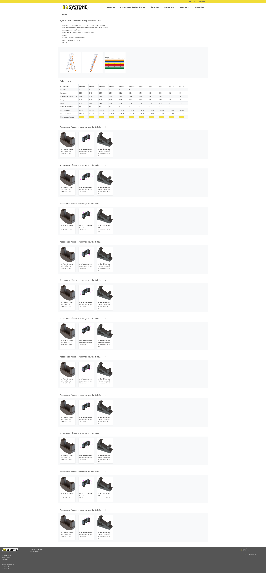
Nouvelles (199, 7)
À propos (155, 7)
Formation (169, 7)
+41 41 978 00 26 (6, 568)
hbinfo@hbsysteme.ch (8, 565)
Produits (111, 7)
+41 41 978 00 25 (6, 566)
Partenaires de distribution (132, 7)
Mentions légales (34, 551)
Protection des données (36, 549)
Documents (184, 7)
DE (190, 2)
